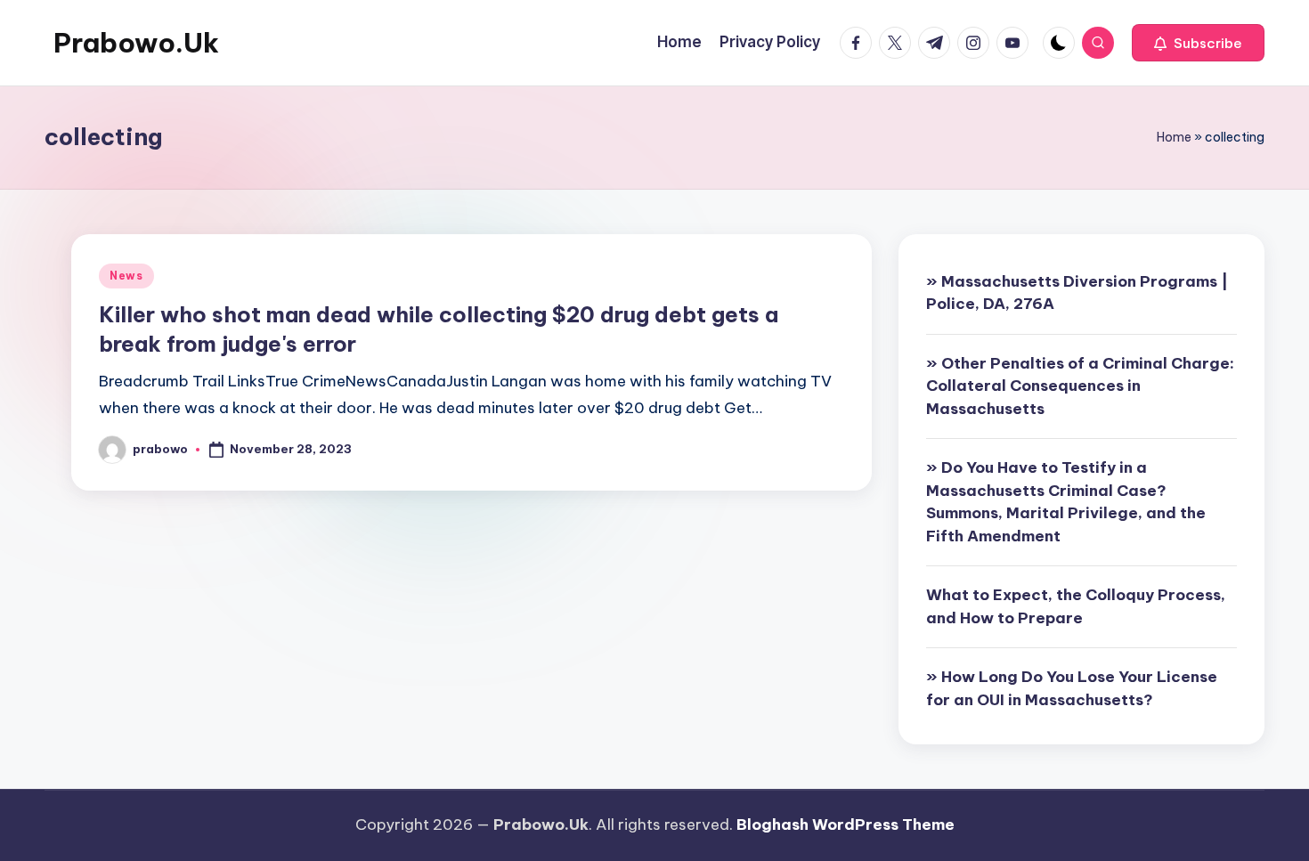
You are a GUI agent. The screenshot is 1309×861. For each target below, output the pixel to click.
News (126, 275)
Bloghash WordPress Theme (845, 824)
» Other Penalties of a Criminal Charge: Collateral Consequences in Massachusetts (1080, 385)
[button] (1198, 42)
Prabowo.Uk (136, 43)
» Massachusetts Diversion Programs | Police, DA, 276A (1077, 293)
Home (1174, 137)
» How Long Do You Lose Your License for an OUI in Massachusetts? (1071, 688)
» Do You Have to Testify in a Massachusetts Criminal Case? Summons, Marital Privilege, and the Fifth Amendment (1066, 502)
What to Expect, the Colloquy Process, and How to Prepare (1075, 606)
